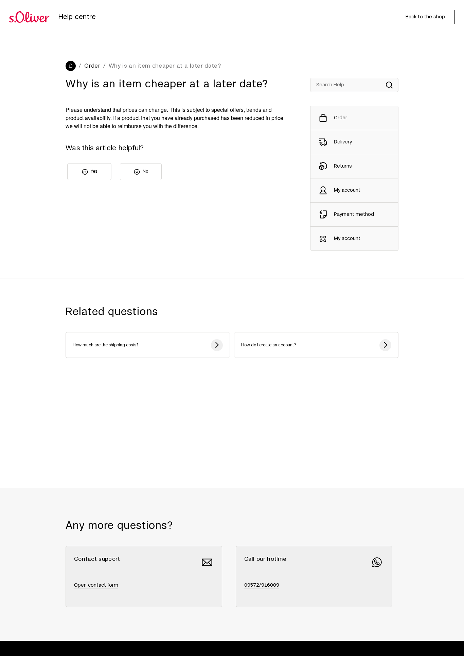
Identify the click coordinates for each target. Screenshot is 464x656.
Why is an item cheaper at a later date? (165, 66)
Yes (94, 171)
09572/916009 (261, 585)
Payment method (354, 214)
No (145, 171)
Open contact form (96, 585)
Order (92, 66)
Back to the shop (425, 17)
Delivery (343, 142)
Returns (343, 166)
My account (347, 190)
